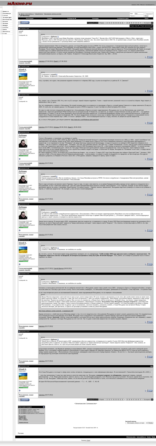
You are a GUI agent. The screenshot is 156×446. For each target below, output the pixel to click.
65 (129, 23)
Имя (131, 13)
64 (127, 23)
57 (111, 23)
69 (138, 23)
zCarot (88, 440)
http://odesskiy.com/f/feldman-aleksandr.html (85, 119)
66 (131, 23)
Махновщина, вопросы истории (52, 14)
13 (107, 23)
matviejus (42, 61)
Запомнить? (149, 14)
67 (133, 23)
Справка (49, 18)
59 (116, 23)
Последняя (147, 23)
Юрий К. (56, 61)
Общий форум (39, 14)
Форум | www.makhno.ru (27, 14)
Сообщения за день (123, 18)
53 (109, 23)
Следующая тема (91, 403)
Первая (101, 23)
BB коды (21, 416)
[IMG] (20, 418)
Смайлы (21, 417)
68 (136, 23)
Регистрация (29, 18)
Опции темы (134, 25)
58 (113, 23)
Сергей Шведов (59, 268)
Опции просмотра (145, 25)
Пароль (132, 16)
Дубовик (56, 127)
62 (122, 23)
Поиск (146, 18)
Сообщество (71, 18)
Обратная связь (131, 437)
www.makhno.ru (141, 437)
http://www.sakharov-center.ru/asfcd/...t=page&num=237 (56, 311)
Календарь (95, 18)
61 (120, 23)
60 (118, 23)
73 (140, 23)
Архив (149, 437)
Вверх (153, 437)
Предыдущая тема (80, 403)
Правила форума (23, 422)
